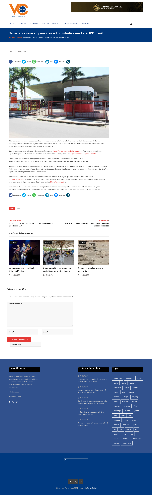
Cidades (12, 24)
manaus (117, 420)
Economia (34, 24)
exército (127, 406)
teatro (116, 439)
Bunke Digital (91, 488)
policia (129, 429)
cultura (135, 387)
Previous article (15, 221)
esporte (117, 406)
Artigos (85, 24)
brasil (139, 378)
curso (116, 392)
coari (132, 383)
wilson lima (127, 443)
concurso (117, 387)
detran (131, 392)
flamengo (117, 411)
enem (116, 401)
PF (115, 429)
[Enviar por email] (49, 62)
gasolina (137, 411)
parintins (126, 425)
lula (130, 415)
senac (19, 208)
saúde (116, 434)
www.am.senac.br (18, 179)
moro (134, 420)
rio (136, 429)
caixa (116, 383)
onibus (116, 425)
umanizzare (137, 439)
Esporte (45, 24)
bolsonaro (129, 378)
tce (131, 434)
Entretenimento (71, 24)
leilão (123, 415)
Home (12, 38)
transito (126, 439)
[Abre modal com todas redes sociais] (68, 62)
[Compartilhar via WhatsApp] (38, 62)
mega (126, 420)
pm (121, 429)
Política (22, 24)
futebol (127, 411)
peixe (135, 425)
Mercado (56, 24)
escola (134, 401)
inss (115, 415)
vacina (116, 443)
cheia (124, 383)
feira (135, 406)
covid (127, 387)
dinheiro (117, 397)
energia (125, 401)
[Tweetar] (26, 62)
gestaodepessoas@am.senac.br (84, 154)
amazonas (118, 378)
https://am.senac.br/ (57, 182)
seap (124, 434)
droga (126, 397)
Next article (103, 221)
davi (123, 392)
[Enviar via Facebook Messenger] (59, 62)
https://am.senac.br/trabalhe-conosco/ (67, 151)
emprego (135, 397)
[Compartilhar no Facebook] (15, 62)
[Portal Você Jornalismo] (11, 52)
